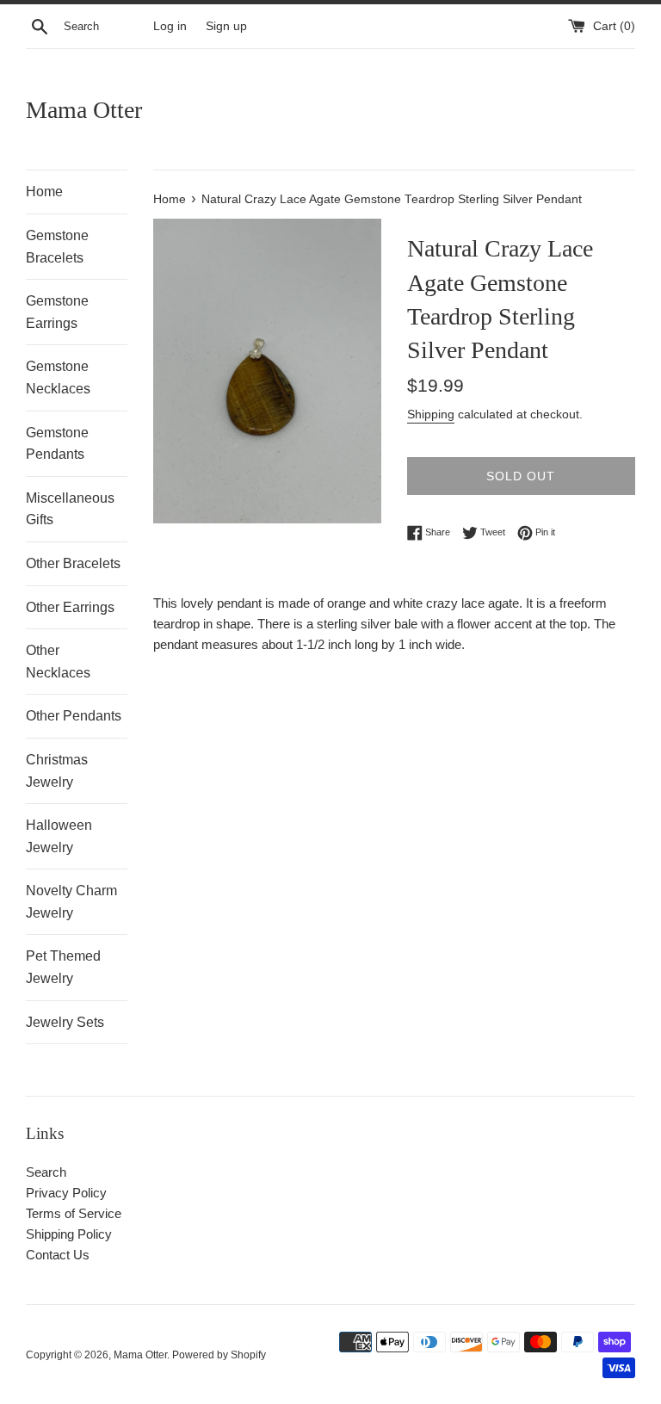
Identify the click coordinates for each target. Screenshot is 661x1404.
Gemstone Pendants (57, 443)
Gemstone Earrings (57, 312)
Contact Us (58, 1254)
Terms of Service (73, 1213)
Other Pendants (73, 715)
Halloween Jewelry (59, 836)
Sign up (226, 26)
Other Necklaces (58, 661)
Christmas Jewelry (57, 770)
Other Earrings (70, 607)
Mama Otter (84, 109)
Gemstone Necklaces (58, 377)
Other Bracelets (73, 563)
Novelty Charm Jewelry (71, 901)
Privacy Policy (66, 1192)
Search (46, 1172)
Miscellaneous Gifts (70, 509)
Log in (170, 26)
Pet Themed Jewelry (63, 967)
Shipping (430, 414)
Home (44, 191)
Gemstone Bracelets (57, 246)
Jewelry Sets (65, 1022)
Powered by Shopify (219, 1355)
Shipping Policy (69, 1234)
